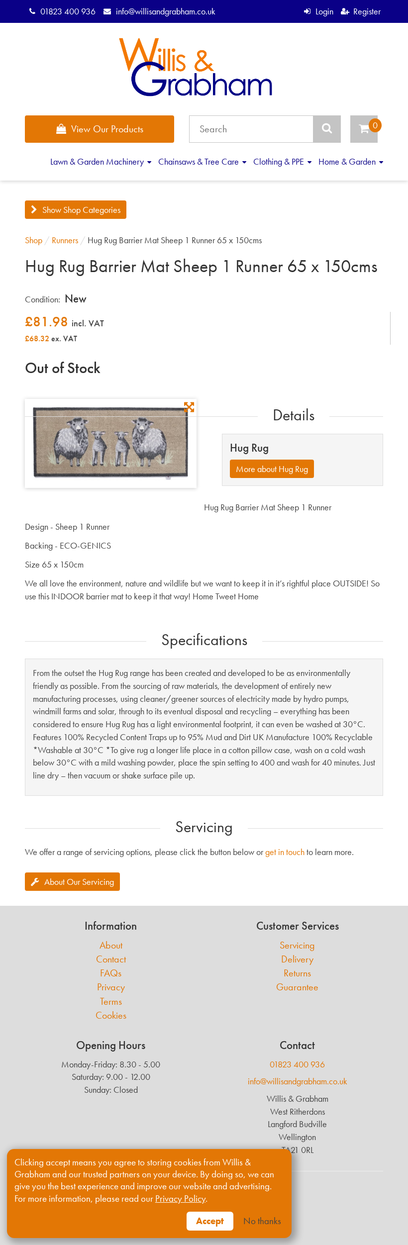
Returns (297, 973)
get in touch (285, 852)
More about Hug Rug (272, 469)
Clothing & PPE (279, 161)
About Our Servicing (79, 881)
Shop (33, 240)
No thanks (262, 1221)
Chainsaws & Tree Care (199, 161)
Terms (111, 1001)
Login (324, 11)
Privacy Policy (180, 1199)
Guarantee (297, 987)
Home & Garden (348, 161)
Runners (65, 240)
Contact (111, 959)
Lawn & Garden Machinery (98, 161)
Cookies (111, 1015)
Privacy (111, 987)
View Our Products (107, 128)
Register (367, 11)
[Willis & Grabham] (195, 67)
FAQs (110, 973)
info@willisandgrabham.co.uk (165, 11)
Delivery (297, 959)
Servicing (297, 945)
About (111, 945)
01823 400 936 (68, 11)
